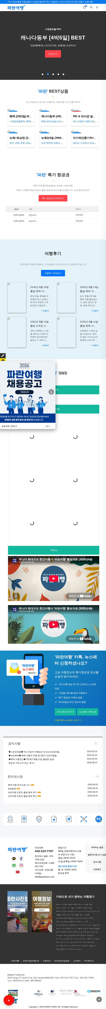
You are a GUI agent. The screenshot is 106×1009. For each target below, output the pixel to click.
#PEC (91, 918)
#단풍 (72, 925)
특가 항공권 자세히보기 (53, 198)
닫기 (48, 426)
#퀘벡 (79, 908)
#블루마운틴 (82, 928)
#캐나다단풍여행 (84, 904)
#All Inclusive (75, 949)
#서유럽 (59, 946)
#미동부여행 (71, 932)
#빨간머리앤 (73, 918)
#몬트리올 (87, 908)
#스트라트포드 (62, 925)
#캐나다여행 (61, 904)
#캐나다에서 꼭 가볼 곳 (66, 908)
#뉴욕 (79, 932)
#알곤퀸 (96, 925)
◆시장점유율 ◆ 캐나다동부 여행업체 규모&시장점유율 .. (35, 752)
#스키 (74, 928)
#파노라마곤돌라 (63, 928)
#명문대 (90, 935)
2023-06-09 (92, 759)
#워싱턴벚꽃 (69, 935)
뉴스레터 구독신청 (87, 712)
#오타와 (90, 911)
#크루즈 (84, 946)
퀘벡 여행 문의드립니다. (19, 785)
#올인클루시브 (62, 949)
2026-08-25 (93, 784)
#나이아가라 (80, 911)
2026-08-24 (93, 792)
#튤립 (58, 915)
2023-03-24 (92, 751)
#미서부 (82, 942)
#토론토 (71, 911)
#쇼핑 (66, 939)
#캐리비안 (76, 946)
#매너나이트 (82, 921)
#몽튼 (86, 915)
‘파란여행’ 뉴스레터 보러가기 (68, 720)
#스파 (97, 911)
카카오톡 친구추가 (65, 712)
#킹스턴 (59, 921)
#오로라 (96, 939)
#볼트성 (73, 921)
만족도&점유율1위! (31, 961)
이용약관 (47, 961)
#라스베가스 (61, 942)
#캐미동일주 (80, 935)
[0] (84, 7)
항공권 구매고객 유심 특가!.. (22, 763)
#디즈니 (82, 939)
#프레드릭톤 (61, 918)
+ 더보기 (45, 311)
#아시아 (67, 946)
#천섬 (66, 921)
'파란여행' (15, 961)
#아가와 (78, 925)
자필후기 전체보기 (53, 273)
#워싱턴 (86, 932)
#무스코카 (87, 925)
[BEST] (21, 110)
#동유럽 (90, 942)
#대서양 (70, 915)
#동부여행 (72, 904)
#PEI (64, 915)
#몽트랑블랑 (94, 928)
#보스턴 (94, 932)
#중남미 (92, 946)
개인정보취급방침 (61, 961)
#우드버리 (74, 939)
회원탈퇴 (12, 788)
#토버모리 (83, 918)
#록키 (89, 939)
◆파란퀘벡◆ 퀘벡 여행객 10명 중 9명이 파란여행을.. (33, 755)
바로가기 (53, 54)
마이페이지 (89, 961)
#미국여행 (60, 932)
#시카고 (59, 939)
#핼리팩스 (79, 915)
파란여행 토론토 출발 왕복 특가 (22, 792)
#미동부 (59, 935)
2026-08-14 (92, 762)
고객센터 (77, 961)
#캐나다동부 (61, 911)
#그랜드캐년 (73, 942)
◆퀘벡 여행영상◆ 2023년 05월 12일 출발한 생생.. (32, 759)
